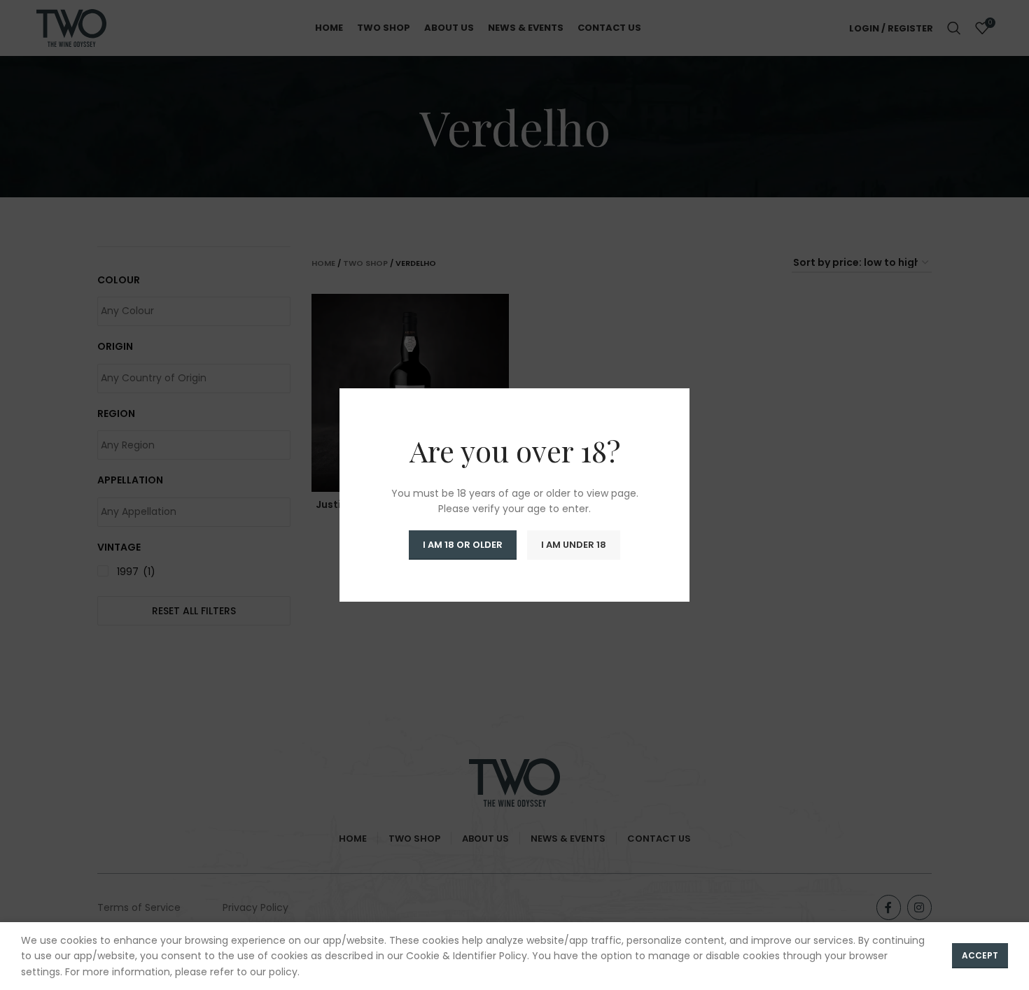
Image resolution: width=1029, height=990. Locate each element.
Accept (980, 955)
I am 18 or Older (463, 544)
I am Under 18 (573, 544)
